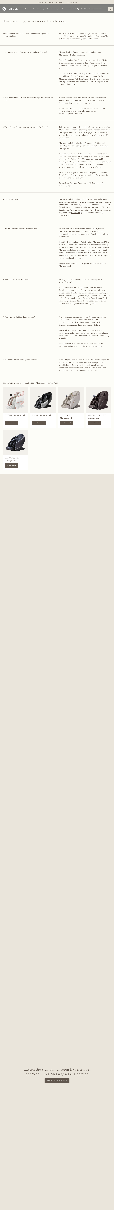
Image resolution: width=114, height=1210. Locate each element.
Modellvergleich (41, 9)
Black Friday (76, 212)
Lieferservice (64, 9)
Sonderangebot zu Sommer (55, 2)
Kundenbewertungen (53, 9)
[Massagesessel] (35, 9)
